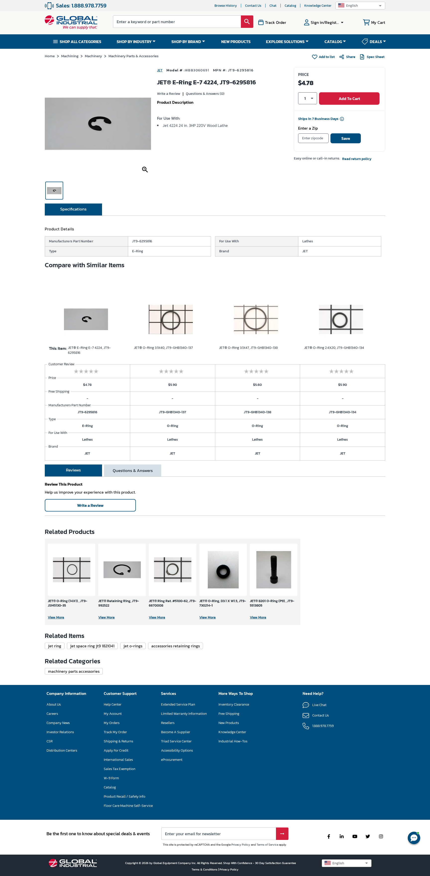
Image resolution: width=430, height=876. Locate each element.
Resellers (167, 722)
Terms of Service (267, 844)
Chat (272, 5)
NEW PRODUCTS (236, 42)
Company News (58, 722)
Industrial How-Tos (232, 741)
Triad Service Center (176, 741)
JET (159, 70)
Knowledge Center (317, 5)
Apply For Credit (116, 750)
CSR (50, 741)
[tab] (73, 209)
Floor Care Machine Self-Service (128, 805)
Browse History (226, 5)
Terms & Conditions (205, 869)
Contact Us (253, 5)
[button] (360, 5)
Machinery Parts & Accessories (133, 56)
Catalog (290, 5)
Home (50, 56)
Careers (52, 713)
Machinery (93, 56)
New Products (228, 722)
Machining (69, 56)
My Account (113, 713)
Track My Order (115, 732)
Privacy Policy (240, 844)
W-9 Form (111, 778)
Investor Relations (60, 732)
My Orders (111, 722)
